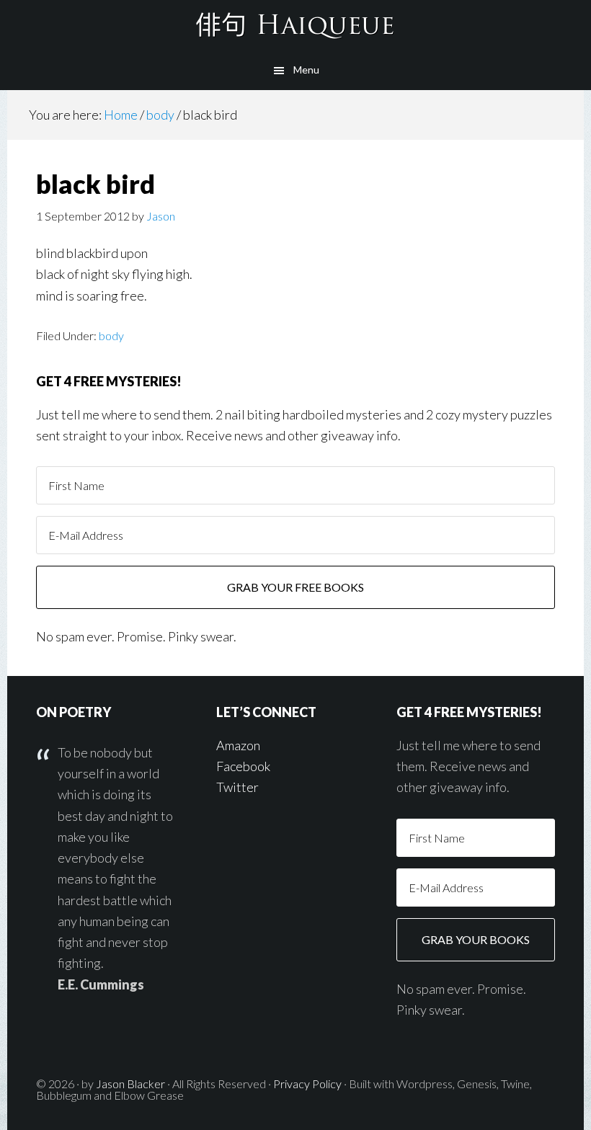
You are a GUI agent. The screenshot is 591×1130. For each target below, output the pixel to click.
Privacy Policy (307, 1083)
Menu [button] (306, 69)
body (111, 335)
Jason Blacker (130, 1083)
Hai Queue (295, 25)
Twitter (237, 787)
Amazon (238, 745)
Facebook (243, 766)
